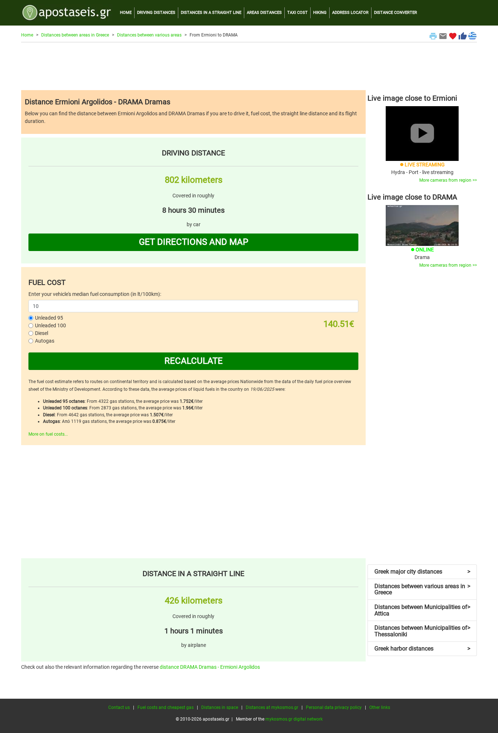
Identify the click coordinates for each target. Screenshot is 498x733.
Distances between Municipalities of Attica (422, 610)
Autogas (44, 341)
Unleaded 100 (50, 325)
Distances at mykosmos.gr (272, 707)
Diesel (41, 333)
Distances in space (219, 707)
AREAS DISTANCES (264, 12)
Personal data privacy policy (334, 707)
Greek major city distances (422, 571)
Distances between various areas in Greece (422, 589)
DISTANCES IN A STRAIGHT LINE (211, 12)
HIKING (320, 12)
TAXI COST (297, 12)
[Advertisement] (249, 66)
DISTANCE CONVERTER (395, 12)
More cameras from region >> (448, 180)
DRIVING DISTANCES (156, 12)
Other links (379, 707)
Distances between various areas (149, 35)
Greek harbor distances (422, 648)
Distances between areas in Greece (75, 35)
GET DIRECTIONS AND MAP (193, 242)
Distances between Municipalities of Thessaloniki (422, 631)
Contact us (119, 707)
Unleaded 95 (49, 318)
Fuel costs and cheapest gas (165, 707)
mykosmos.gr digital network (294, 719)
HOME (126, 12)
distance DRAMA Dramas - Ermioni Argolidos (210, 667)
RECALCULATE (193, 361)
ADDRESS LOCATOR (350, 12)
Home (27, 35)
